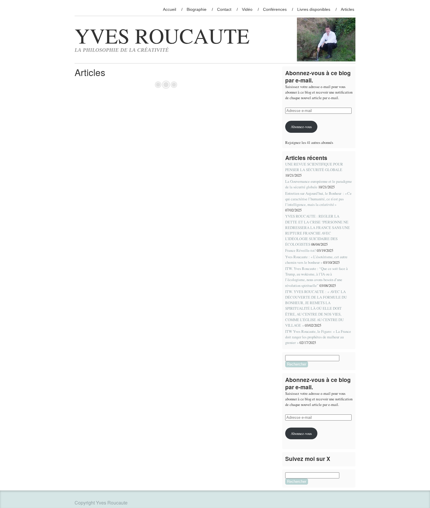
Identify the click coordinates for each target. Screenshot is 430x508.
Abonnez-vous (301, 126)
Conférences (275, 9)
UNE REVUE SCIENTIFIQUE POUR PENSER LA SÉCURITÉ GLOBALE (314, 166)
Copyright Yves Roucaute (101, 502)
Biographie (197, 9)
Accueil (169, 9)
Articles (347, 9)
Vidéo (247, 9)
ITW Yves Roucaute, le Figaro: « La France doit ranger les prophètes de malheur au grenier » (318, 337)
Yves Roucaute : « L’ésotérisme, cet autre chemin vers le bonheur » (316, 259)
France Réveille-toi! (300, 250)
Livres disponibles (313, 9)
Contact (224, 9)
